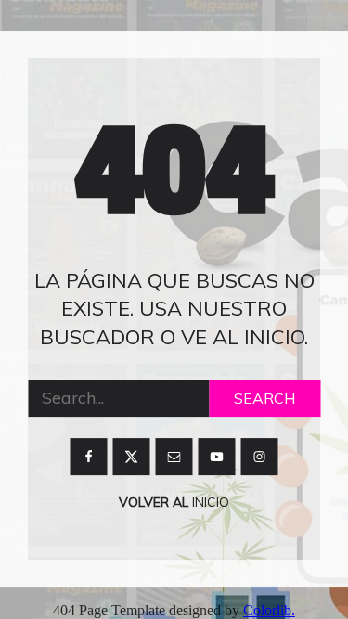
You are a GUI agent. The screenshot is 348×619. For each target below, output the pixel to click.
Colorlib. (269, 610)
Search (264, 398)
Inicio (208, 502)
